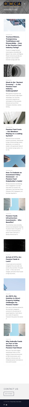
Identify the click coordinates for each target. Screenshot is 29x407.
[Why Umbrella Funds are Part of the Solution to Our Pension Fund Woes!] (14, 344)
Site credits (18, 401)
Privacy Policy (13, 401)
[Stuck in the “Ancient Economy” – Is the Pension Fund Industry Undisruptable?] (14, 87)
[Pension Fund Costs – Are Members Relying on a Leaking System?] (14, 132)
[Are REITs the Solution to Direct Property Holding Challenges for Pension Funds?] (14, 300)
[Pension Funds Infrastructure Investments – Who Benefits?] (14, 218)
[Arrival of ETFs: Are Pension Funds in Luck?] (14, 258)
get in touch (8, 393)
